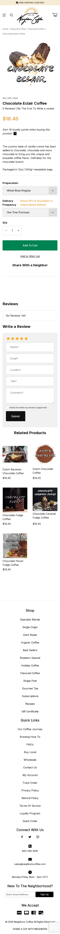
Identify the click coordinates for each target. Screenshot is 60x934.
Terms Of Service (30, 805)
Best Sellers (30, 650)
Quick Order (30, 821)
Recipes (30, 703)
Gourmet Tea (30, 688)
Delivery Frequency (28, 202)
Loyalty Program (30, 813)
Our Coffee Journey (30, 729)
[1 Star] (8, 338)
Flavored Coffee (30, 673)
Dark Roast (30, 634)
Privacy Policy (30, 790)
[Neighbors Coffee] (30, 14)
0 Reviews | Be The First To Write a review (28, 108)
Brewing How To (30, 736)
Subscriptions (30, 696)
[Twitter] (29, 836)
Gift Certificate (30, 711)
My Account (30, 775)
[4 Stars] (21, 338)
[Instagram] (37, 836)
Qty (5, 222)
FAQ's (30, 744)
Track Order (30, 782)
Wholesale (30, 759)
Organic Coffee (30, 642)
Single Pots (30, 680)
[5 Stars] (26, 338)
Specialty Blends (30, 619)
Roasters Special (30, 657)
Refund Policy (30, 798)
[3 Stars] (17, 338)
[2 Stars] (12, 338)
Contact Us (30, 767)
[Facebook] (22, 836)
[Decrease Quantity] (6, 230)
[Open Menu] (4, 15)
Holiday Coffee (30, 665)
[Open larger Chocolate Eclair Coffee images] (30, 65)
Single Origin (30, 627)
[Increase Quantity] (18, 230)
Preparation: (11, 183)
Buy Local (30, 752)
